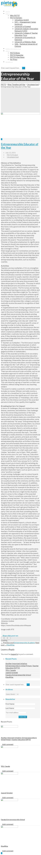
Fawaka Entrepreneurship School (18, 675)
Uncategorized (13, 157)
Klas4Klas (9, 677)
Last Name (9, 708)
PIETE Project (12, 155)
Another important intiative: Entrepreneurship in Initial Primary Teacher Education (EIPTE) (22, 665)
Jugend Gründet (11, 672)
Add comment (7, 744)
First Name (9, 704)
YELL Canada (10, 670)
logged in (14, 654)
